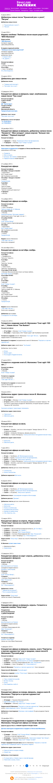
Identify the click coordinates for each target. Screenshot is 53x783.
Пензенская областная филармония (27, 141)
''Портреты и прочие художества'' (23, 667)
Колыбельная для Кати (11, 509)
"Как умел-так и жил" (7, 116)
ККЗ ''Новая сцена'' (7, 228)
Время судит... (8, 353)
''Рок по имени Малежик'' (9, 592)
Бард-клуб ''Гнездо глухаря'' (27, 703)
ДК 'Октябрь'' (37, 528)
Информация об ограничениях (34, 771)
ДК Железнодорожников (25, 456)
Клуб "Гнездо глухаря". (8, 372)
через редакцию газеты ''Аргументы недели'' (19, 708)
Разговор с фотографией (26, 711)
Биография (45, 8)
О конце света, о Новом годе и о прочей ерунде (18, 758)
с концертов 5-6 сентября (9, 315)
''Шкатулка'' (7, 414)
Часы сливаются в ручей (11, 679)
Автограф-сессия (6, 273)
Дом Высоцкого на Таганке (9, 566)
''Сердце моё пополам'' (11, 84)
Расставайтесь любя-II (11, 684)
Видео (30, 8)
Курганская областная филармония (26, 457)
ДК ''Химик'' (22, 530)
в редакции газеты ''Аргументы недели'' (21, 744)
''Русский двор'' (22, 670)
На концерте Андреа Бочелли (13, 354)
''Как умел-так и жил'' (10, 86)
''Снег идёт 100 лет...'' (7, 240)
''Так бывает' (27, 345)
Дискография (15, 8)
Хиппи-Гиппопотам (9, 472)
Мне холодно (8, 155)
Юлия (5, 351)
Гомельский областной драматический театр (37, 434)
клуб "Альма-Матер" (7, 221)
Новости (7, 8)
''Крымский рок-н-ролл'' (11, 25)
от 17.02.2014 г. (6, 123)
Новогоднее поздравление (9, 148)
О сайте (16, 777)
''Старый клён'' (6, 57)
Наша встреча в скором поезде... (14, 750)
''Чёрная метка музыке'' (9, 590)
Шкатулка (7, 440)
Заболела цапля (9, 416)
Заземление (7, 548)
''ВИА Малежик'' (6, 41)
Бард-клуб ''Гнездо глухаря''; (27, 659)
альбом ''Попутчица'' (7, 639)
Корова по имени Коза (11, 511)
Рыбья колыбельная (10, 508)
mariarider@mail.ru (32, 779)
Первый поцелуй (9, 158)
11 (30, 765)
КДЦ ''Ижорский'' (36, 534)
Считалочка (7, 470)
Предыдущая (8, 765)
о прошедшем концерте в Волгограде (24, 495)
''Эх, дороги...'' (6, 58)
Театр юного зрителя (23, 459)
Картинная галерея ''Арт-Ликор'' (13, 701)
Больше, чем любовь (10, 156)
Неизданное (24, 10)
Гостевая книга (38, 10)
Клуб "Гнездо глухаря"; (8, 284)
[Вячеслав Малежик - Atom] (12, 779)
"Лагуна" (6, 26)
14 (40, 765)
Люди (31, 10)
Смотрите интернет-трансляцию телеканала (14, 408)
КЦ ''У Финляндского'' (29, 535)
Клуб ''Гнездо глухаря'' (25, 142)
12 (33, 765)
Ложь (5, 682)
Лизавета (7, 153)
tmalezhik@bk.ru (35, 773)
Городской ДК (5, 181)
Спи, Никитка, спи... (10, 513)
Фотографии (37, 8)
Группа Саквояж (15, 10)
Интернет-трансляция (8, 569)
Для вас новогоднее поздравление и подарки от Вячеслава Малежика (23, 728)
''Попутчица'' (14, 538)
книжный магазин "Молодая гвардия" (12, 214)
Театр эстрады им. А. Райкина (10, 209)
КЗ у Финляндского (7, 70)
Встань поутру (8, 681)
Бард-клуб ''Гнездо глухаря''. (27, 739)
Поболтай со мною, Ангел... (12, 760)
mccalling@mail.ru (38, 777)
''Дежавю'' (16, 498)
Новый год (7, 752)
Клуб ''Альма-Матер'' (24, 532)
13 (36, 765)
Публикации (24, 8)
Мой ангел (18, 475)
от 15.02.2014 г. (7, 121)
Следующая (45, 765)
